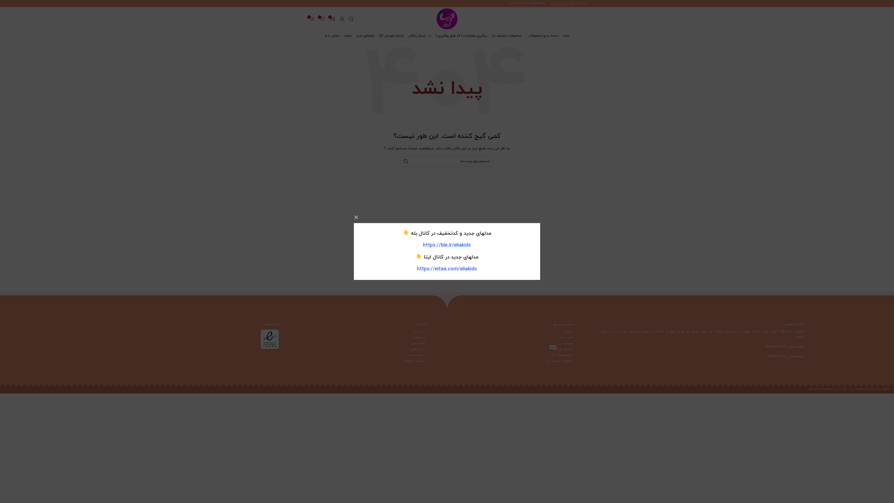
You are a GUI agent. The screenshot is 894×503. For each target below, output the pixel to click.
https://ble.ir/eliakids (447, 245)
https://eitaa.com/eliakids (447, 269)
